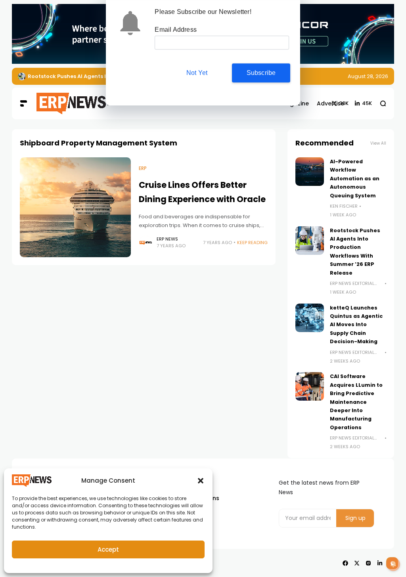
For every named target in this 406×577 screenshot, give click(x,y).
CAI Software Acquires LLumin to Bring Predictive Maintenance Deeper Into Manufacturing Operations (356, 401)
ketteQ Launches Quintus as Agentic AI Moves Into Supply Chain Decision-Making (356, 324)
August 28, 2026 (368, 76)
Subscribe (261, 72)
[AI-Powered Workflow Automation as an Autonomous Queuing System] (309, 171)
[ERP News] (60, 104)
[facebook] (345, 563)
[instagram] (368, 563)
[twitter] (357, 563)
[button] (201, 481)
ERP (143, 168)
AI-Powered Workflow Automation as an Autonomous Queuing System (354, 178)
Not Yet (196, 72)
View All (378, 143)
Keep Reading (252, 242)
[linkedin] (380, 563)
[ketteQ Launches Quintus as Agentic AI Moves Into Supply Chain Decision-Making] (309, 318)
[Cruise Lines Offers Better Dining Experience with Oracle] (75, 207)
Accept (108, 549)
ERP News (167, 239)
